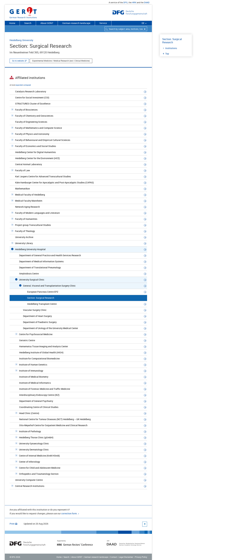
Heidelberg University (21, 40)
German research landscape (76, 23)
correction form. (69, 513)
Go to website (18, 60)
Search (27, 23)
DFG (125, 2)
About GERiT (46, 23)
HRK (134, 2)
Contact (113, 557)
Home (12, 23)
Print (12, 523)
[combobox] (126, 29)
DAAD (146, 2)
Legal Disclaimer (126, 557)
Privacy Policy (141, 557)
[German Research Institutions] (23, 12)
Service (103, 23)
